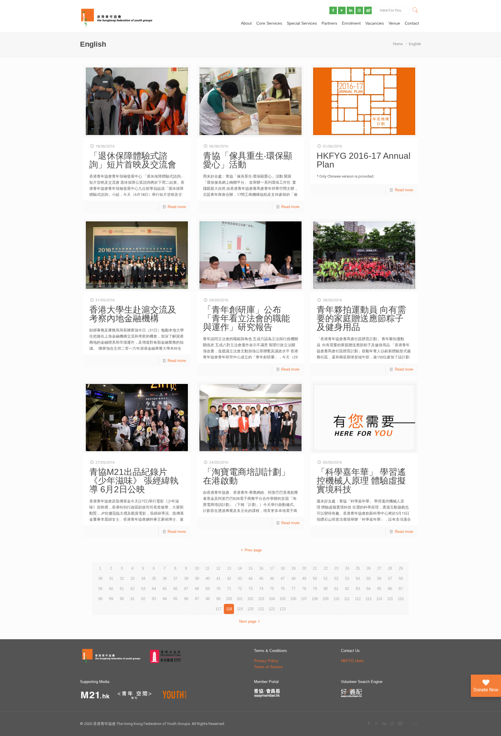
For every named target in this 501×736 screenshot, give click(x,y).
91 (132, 599)
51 (326, 578)
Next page (247, 621)
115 (390, 599)
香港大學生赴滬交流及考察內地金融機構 (132, 314)
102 (250, 599)
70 (218, 588)
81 (336, 588)
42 (229, 578)
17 (272, 568)
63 (143, 588)
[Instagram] (392, 723)
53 (347, 578)
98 (208, 599)
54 (358, 578)
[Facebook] (369, 723)
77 (293, 588)
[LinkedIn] (384, 723)
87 (401, 588)
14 (240, 568)
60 (111, 588)
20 (304, 568)
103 (261, 599)
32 (122, 578)
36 (165, 578)
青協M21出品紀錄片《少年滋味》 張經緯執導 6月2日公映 (134, 480)
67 (186, 588)
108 (315, 599)
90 (122, 599)
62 (132, 588)
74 (261, 588)
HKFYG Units (352, 661)
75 (272, 588)
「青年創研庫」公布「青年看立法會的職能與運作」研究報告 (246, 318)
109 (325, 599)
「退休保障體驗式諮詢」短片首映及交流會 (132, 160)
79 (315, 588)
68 (197, 588)
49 (304, 578)
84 (368, 588)
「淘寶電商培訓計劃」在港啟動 (246, 476)
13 (229, 568)
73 (250, 588)
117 (218, 609)
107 (304, 599)
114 (379, 599)
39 (197, 578)
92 (143, 599)
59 (100, 588)
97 (197, 599)
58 (401, 578)
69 (208, 588)
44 (250, 578)
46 (272, 578)
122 (272, 609)
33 (132, 578)
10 (197, 568)
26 (368, 568)
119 (240, 609)
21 (315, 568)
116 (401, 599)
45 (261, 578)
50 (315, 578)
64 (154, 588)
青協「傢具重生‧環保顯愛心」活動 (247, 160)
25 (358, 568)
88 (100, 599)
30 (100, 578)
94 (165, 599)
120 (250, 609)
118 (229, 609)
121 (261, 609)
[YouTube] (376, 723)
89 (111, 599)
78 (304, 588)
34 (143, 578)
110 (336, 599)
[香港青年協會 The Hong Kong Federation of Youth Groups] (116, 17)
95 (175, 599)
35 (154, 578)
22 (326, 568)
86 (390, 588)
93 (154, 599)
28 (390, 568)
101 (240, 599)
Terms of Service (268, 667)
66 (175, 588)
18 (283, 568)
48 (293, 578)
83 (358, 588)
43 (240, 578)
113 (368, 599)
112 (358, 599)
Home (398, 44)
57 (390, 578)
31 (111, 578)
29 (401, 568)
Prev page (253, 550)
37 (175, 578)
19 (293, 568)
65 (165, 588)
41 (218, 578)
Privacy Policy (266, 661)
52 (336, 578)
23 (336, 568)
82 (347, 588)
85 (379, 588)
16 (261, 568)
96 (186, 599)
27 (379, 568)
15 (250, 568)
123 (282, 609)
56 (379, 578)
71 (229, 588)
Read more (177, 207)
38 (186, 578)
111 (347, 599)
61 (122, 588)
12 (218, 568)
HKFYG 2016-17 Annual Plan (364, 160)
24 (347, 568)
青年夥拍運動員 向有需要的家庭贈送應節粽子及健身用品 (361, 318)
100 (229, 599)
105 (282, 599)
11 (207, 568)
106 (293, 599)
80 (326, 588)
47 (283, 578)
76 (283, 588)
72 (240, 588)
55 (368, 578)
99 (218, 599)
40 (208, 578)
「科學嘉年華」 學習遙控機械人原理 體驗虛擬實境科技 (361, 480)
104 (272, 599)
